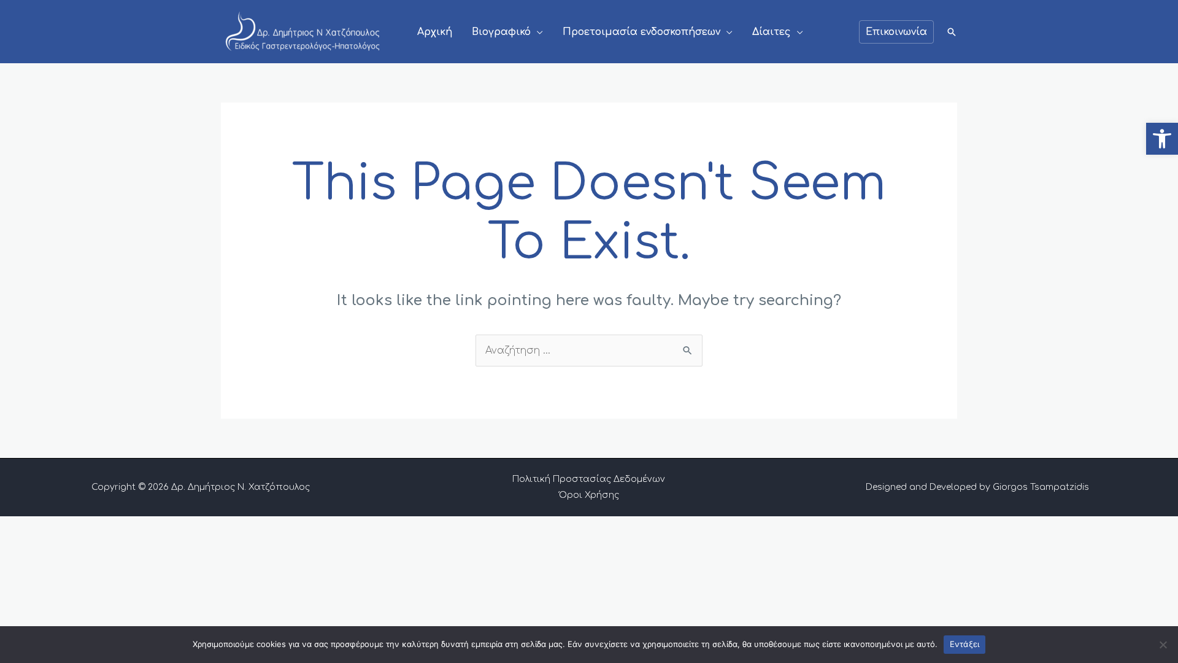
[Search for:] (589, 350)
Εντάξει (965, 644)
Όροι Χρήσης (589, 495)
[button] (1162, 139)
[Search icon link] (951, 31)
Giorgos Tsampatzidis (1041, 487)
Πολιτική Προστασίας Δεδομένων (588, 479)
